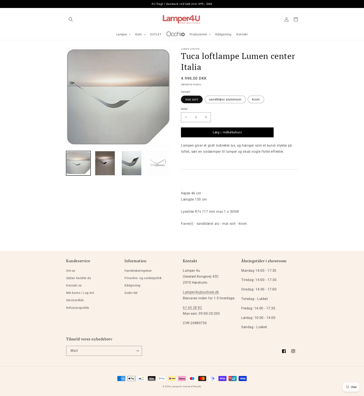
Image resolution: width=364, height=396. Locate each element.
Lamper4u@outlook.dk (201, 292)
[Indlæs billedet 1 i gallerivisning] (78, 163)
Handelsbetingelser (138, 270)
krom (256, 99)
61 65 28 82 (192, 308)
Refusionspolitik (77, 307)
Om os (70, 270)
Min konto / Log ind (80, 292)
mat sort (191, 99)
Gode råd (131, 292)
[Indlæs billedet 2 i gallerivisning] (105, 163)
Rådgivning (132, 285)
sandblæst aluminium (225, 99)
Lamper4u (177, 386)
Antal (184, 108)
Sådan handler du (78, 278)
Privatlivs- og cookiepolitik (143, 278)
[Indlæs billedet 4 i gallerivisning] (158, 163)
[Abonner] (137, 351)
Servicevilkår (75, 300)
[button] (70, 19)
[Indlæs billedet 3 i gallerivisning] (131, 163)
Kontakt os (74, 285)
